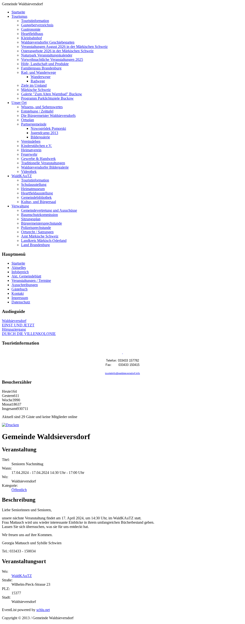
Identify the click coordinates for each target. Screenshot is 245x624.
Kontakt (17, 293)
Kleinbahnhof (31, 38)
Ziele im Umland (34, 85)
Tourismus (19, 16)
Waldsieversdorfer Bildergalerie (45, 167)
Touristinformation (35, 21)
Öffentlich (19, 490)
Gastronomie (30, 29)
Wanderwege (40, 77)
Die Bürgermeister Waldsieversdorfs (48, 115)
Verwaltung (20, 206)
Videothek (29, 172)
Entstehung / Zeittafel (37, 111)
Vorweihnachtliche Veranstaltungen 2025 (52, 59)
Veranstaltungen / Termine (31, 280)
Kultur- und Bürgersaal (38, 202)
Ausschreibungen (24, 285)
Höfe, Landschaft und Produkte (45, 64)
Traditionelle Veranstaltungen (43, 163)
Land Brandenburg (35, 245)
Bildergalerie (40, 137)
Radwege (38, 81)
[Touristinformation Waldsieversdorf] (122, 352)
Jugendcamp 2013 (44, 133)
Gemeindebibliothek (36, 197)
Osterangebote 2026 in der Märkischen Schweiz (57, 51)
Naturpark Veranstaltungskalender (46, 55)
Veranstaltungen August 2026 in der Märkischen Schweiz (64, 47)
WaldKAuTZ (21, 176)
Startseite (18, 12)
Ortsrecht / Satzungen (37, 232)
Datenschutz (20, 302)
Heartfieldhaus (32, 34)
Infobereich (20, 272)
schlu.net (43, 610)
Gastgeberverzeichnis (37, 25)
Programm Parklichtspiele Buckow (47, 98)
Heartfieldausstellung (37, 193)
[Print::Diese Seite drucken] (10, 425)
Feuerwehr (29, 154)
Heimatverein (31, 150)
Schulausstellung (33, 184)
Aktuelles (18, 268)
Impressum (19, 298)
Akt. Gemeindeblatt (26, 276)
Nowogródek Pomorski (48, 128)
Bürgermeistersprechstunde (41, 223)
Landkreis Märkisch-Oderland (44, 240)
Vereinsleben (30, 141)
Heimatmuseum (33, 189)
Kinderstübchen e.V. (36, 146)
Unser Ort (19, 103)
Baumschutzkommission (39, 215)
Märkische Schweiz (36, 90)
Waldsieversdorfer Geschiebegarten (47, 42)
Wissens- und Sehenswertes (42, 107)
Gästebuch (19, 289)
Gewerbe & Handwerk (38, 159)
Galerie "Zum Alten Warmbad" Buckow (51, 94)
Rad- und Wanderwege (38, 72)
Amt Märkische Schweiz (39, 236)
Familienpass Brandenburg (41, 68)
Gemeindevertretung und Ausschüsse (49, 210)
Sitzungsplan (30, 219)
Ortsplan (27, 120)
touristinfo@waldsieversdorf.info (122, 373)
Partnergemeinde (33, 124)
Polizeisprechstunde (36, 228)
